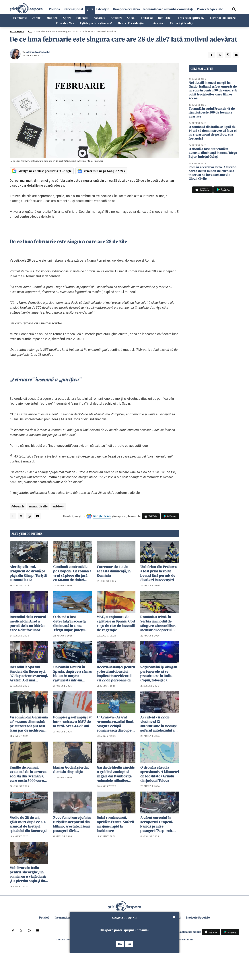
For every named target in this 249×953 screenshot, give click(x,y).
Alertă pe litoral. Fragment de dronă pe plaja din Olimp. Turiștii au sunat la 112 (28, 573)
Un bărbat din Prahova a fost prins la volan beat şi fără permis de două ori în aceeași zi (158, 573)
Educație (82, 18)
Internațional (73, 9)
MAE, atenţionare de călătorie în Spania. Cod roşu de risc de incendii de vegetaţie (116, 623)
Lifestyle (102, 9)
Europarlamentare (223, 18)
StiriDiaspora (17, 31)
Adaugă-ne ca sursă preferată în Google (45, 171)
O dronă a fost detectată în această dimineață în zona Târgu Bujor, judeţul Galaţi (69, 623)
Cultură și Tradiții (181, 23)
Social (131, 18)
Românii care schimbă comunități (168, 9)
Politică (54, 9)
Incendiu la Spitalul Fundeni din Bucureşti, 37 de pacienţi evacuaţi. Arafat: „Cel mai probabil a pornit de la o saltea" (29, 673)
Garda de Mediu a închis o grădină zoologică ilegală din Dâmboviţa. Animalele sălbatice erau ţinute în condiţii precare (116, 774)
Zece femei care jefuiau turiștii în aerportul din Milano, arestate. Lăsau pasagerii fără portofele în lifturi (72, 824)
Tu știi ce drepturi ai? (190, 18)
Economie (20, 18)
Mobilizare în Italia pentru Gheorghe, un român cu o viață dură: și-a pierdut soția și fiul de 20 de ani (28, 874)
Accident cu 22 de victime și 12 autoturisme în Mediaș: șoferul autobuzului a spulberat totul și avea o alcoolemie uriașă (159, 723)
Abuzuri (116, 18)
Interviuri (158, 23)
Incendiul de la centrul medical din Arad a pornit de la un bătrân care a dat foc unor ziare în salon (28, 623)
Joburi (36, 18)
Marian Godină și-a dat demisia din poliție (71, 769)
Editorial (147, 18)
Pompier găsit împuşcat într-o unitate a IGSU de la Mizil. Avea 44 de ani (72, 721)
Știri (90, 9)
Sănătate (99, 18)
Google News (102, 516)
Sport (67, 18)
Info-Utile (164, 18)
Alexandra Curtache (38, 52)
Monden (52, 18)
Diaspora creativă (126, 9)
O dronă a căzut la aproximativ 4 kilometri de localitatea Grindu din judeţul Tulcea (159, 774)
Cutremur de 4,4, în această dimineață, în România (114, 571)
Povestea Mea (65, 23)
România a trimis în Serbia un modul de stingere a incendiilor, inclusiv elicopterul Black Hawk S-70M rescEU (158, 623)
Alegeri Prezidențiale (131, 23)
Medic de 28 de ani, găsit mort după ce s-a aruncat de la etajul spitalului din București (28, 824)
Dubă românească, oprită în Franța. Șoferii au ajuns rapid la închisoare (115, 824)
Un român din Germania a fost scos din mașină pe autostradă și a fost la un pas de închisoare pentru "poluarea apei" (29, 723)
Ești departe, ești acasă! (96, 23)
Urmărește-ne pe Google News (104, 171)
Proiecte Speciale (210, 9)
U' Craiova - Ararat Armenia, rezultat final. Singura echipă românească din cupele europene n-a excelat (116, 723)
